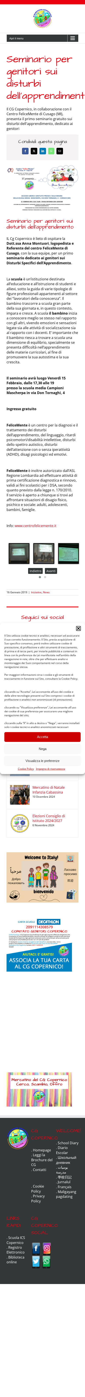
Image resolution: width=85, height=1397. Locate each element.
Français (64, 1187)
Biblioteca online (15, 1259)
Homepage (42, 1150)
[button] (78, 628)
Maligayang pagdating (66, 1194)
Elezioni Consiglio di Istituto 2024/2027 (48, 818)
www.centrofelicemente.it (36, 525)
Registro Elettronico (16, 1250)
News (46, 592)
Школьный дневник (66, 1160)
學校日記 (65, 1177)
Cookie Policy (26, 768)
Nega (42, 749)
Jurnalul (64, 1182)
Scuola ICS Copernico (16, 1240)
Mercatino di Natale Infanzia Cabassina (48, 790)
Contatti (39, 1169)
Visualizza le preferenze (43, 761)
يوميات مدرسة (62, 1170)
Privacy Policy (38, 1198)
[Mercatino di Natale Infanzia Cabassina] (20, 787)
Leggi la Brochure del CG (42, 1160)
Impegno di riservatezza (50, 768)
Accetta (42, 737)
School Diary (68, 1143)
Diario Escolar (62, 1150)
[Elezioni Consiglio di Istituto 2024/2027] (20, 816)
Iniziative (36, 592)
